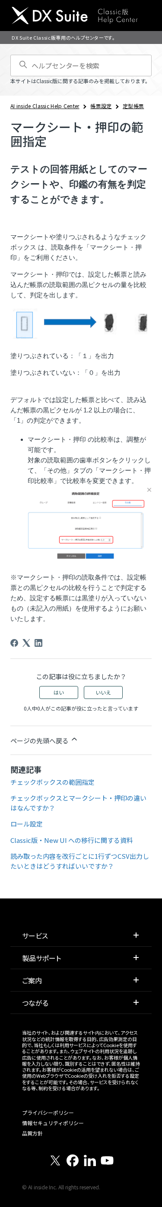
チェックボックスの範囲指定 (52, 781)
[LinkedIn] (38, 643)
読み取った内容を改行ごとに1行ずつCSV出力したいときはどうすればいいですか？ (79, 860)
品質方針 (32, 1133)
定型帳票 (133, 105)
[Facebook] (14, 643)
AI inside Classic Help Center (44, 105)
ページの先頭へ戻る (40, 740)
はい (59, 692)
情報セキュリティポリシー (53, 1122)
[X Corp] (26, 643)
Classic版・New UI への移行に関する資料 (71, 840)
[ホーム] (75, 15)
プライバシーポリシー (48, 1112)
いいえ (103, 692)
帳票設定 (100, 105)
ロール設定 (26, 823)
